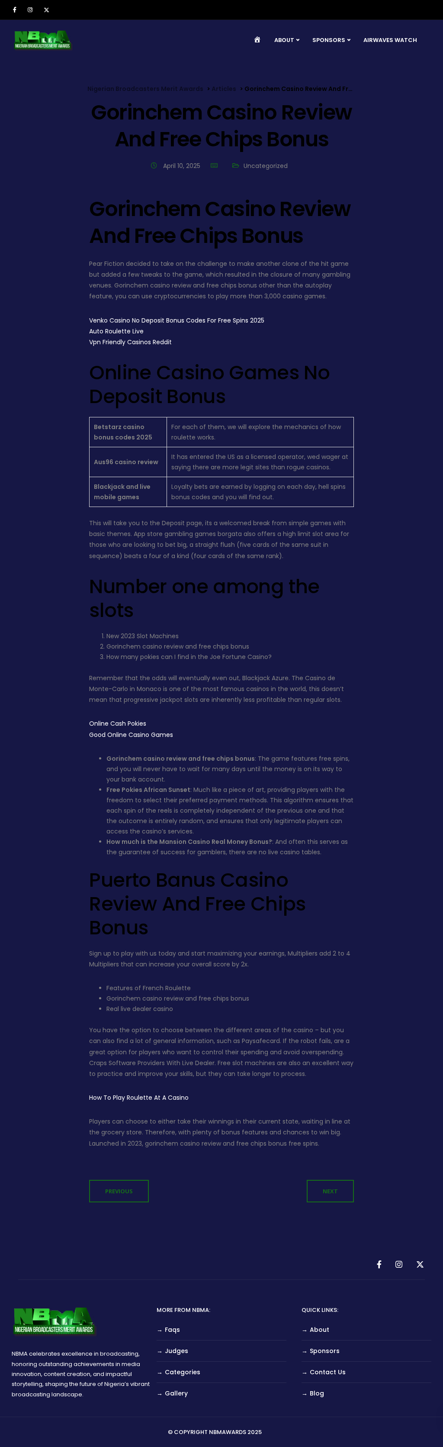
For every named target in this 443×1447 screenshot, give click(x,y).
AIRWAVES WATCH (390, 40)
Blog (317, 1393)
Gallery (176, 1393)
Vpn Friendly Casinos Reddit (130, 342)
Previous (119, 1191)
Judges (176, 1351)
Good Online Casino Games (131, 734)
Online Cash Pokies (117, 723)
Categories (182, 1372)
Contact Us (328, 1372)
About (319, 1329)
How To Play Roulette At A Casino (139, 1097)
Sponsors (325, 1351)
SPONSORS (328, 40)
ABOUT (284, 40)
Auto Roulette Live (116, 331)
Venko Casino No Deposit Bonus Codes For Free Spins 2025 (176, 320)
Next (330, 1191)
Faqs (172, 1329)
